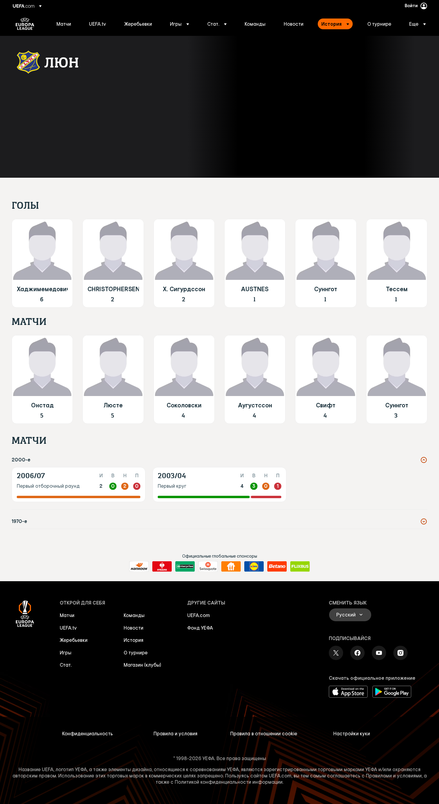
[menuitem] (65, 24)
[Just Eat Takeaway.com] (231, 566)
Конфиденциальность (87, 733)
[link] (64, 24)
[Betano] (277, 566)
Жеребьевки (74, 640)
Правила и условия (175, 733)
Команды (134, 615)
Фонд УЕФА (200, 627)
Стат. (66, 665)
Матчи (67, 615)
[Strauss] (162, 566)
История (133, 640)
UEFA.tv (68, 627)
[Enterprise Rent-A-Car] (185, 566)
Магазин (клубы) (142, 665)
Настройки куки (351, 733)
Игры (65, 652)
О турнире (136, 652)
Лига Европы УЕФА (25, 24)
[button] (179, 24)
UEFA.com (198, 615)
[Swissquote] (208, 566)
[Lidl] (254, 566)
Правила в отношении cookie (263, 733)
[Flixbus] (300, 566)
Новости (133, 627)
